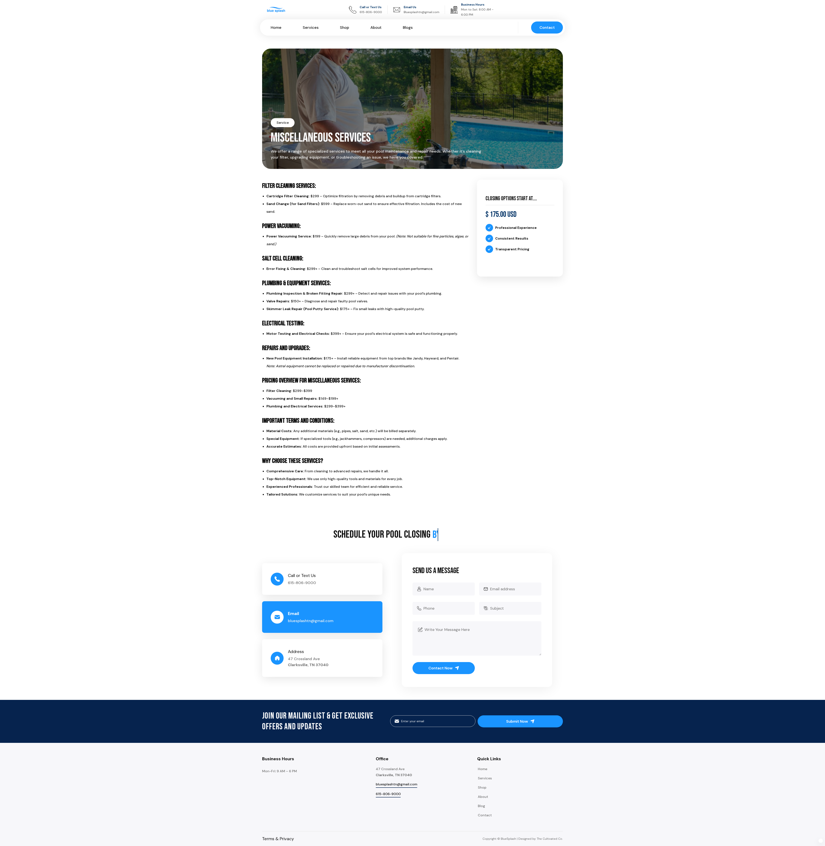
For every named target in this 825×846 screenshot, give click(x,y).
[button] (821, 839)
